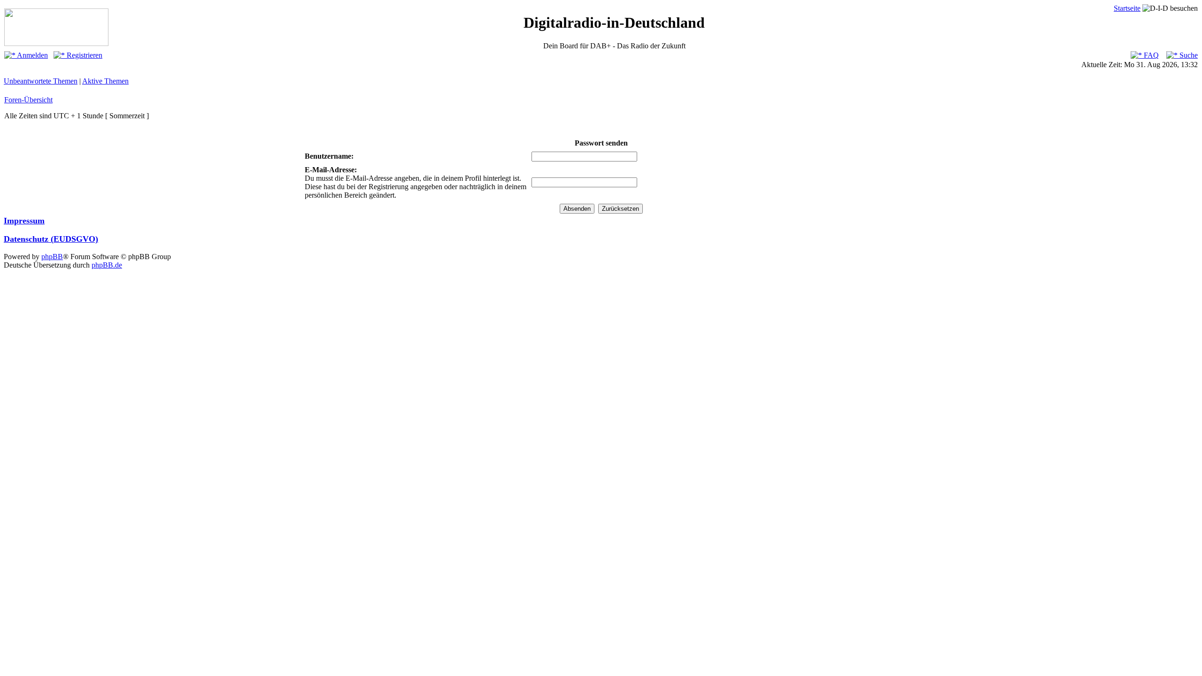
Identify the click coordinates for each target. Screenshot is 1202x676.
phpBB (52, 257)
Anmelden (31, 55)
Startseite (1127, 8)
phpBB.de (107, 265)
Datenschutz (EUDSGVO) (51, 239)
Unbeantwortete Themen (40, 81)
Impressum (24, 220)
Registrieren (83, 55)
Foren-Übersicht (28, 100)
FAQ (1150, 55)
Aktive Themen (105, 81)
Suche (1188, 55)
